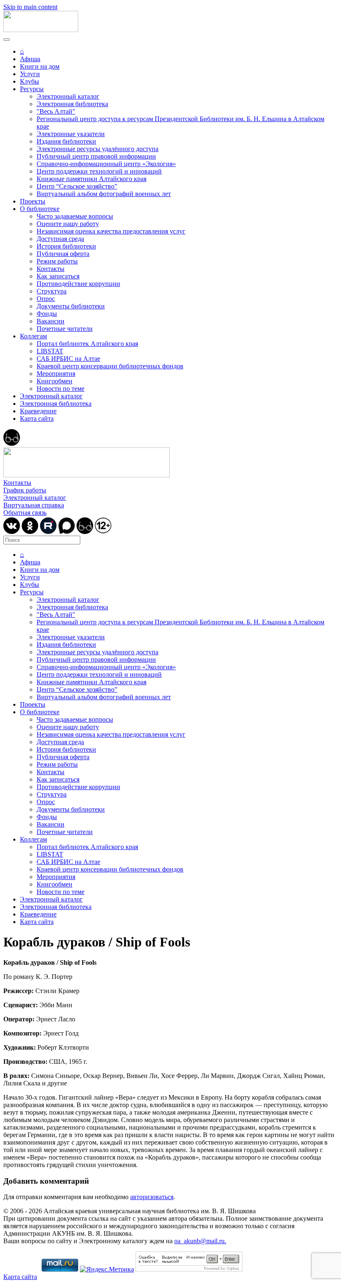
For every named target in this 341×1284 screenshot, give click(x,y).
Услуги (30, 73)
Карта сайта (37, 418)
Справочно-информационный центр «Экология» (106, 163)
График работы (24, 490)
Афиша (30, 58)
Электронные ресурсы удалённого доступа (97, 148)
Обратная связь (25, 512)
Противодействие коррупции (78, 283)
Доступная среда (60, 238)
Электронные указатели (71, 133)
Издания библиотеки (66, 141)
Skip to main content (30, 6)
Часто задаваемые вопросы (75, 216)
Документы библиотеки (71, 306)
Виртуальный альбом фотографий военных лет (104, 193)
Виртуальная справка (33, 505)
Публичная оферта (63, 253)
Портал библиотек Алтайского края (87, 343)
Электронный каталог (68, 96)
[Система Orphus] (189, 1269)
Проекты (32, 201)
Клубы (29, 81)
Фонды (47, 313)
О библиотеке (39, 208)
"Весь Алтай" (56, 111)
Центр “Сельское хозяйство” (77, 186)
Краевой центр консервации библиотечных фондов (110, 366)
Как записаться (58, 276)
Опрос (46, 298)
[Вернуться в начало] (40, 29)
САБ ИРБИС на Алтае (68, 358)
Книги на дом (39, 66)
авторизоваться (151, 1196)
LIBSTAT (50, 351)
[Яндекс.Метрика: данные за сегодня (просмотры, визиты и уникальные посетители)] (107, 1269)
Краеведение (38, 411)
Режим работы (57, 261)
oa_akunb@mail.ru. (200, 1240)
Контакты (50, 268)
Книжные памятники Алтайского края (91, 178)
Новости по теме (60, 388)
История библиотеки (66, 246)
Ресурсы (32, 88)
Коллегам (33, 336)
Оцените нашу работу (68, 223)
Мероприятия (56, 373)
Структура (52, 291)
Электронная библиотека (72, 103)
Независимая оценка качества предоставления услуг (111, 231)
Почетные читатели (65, 328)
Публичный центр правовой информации (96, 156)
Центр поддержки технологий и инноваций (99, 171)
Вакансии (50, 321)
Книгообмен (54, 381)
